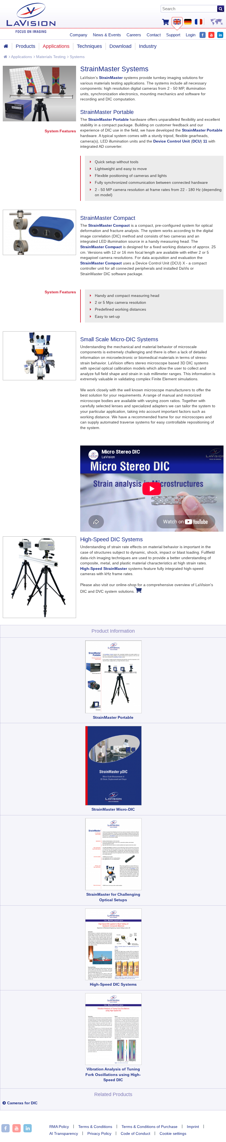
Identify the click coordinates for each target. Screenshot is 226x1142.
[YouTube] (211, 34)
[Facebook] (202, 34)
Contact (154, 34)
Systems (77, 56)
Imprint (193, 1126)
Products (25, 46)
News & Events (107, 34)
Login (190, 34)
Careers (134, 34)
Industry (148, 46)
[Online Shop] (165, 21)
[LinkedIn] (220, 34)
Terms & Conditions (95, 1126)
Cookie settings (173, 1133)
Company (78, 34)
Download (120, 46)
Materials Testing (50, 56)
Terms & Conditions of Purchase (149, 1126)
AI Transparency (63, 1133)
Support (173, 34)
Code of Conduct (135, 1133)
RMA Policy (59, 1126)
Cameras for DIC (22, 1103)
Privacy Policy (99, 1133)
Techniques (89, 46)
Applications (21, 56)
